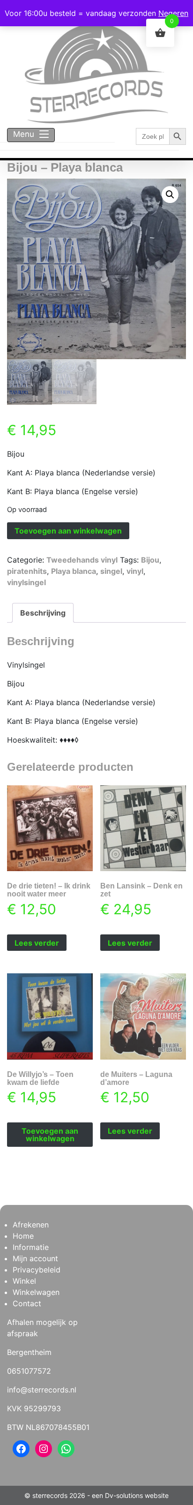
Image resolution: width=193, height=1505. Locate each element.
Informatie (31, 1247)
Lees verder (37, 943)
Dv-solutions (124, 1495)
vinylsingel (26, 582)
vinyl (134, 571)
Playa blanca (73, 571)
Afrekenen (31, 1224)
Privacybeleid (36, 1269)
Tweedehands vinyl (82, 559)
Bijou (150, 559)
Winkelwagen (36, 1292)
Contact (27, 1303)
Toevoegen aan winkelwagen (68, 530)
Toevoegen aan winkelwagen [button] (50, 1134)
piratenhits (27, 571)
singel (111, 571)
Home (23, 1236)
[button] (170, 194)
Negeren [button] (173, 13)
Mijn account (35, 1258)
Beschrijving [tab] (43, 612)
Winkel (24, 1281)
